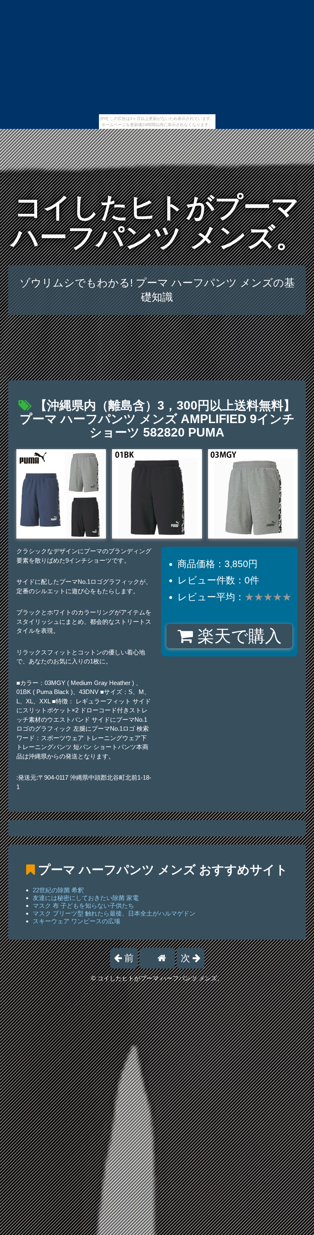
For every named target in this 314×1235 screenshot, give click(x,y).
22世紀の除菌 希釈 (58, 890)
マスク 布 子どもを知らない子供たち (83, 905)
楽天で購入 (237, 636)
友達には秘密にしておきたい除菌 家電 (86, 897)
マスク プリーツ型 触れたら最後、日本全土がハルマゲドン (114, 913)
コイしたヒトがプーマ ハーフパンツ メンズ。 (157, 222)
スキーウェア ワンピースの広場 (76, 921)
